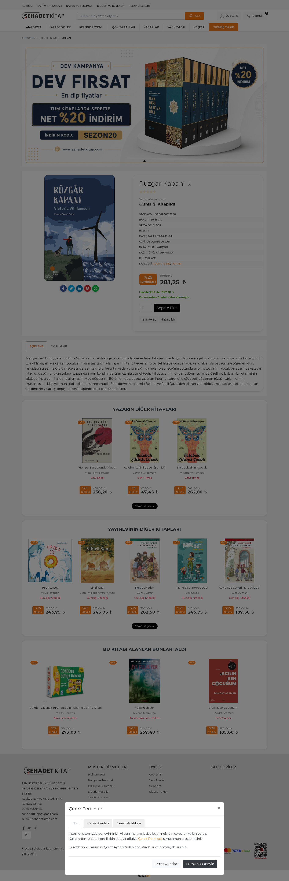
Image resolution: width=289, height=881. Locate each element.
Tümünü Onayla (200, 864)
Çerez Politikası (150, 839)
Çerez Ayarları (166, 864)
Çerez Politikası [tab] (129, 823)
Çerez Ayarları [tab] (98, 823)
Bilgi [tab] (75, 823)
